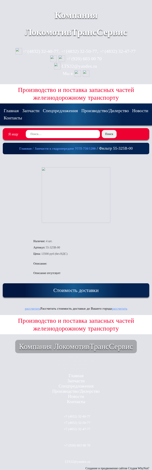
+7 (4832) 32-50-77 (77, 423)
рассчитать (32, 308)
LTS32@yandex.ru (79, 66)
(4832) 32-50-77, (80, 51)
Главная (11, 110)
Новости (140, 110)
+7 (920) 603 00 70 (77, 445)
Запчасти (30, 110)
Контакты (13, 118)
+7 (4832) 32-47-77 (77, 429)
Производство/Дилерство (105, 110)
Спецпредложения (60, 110)
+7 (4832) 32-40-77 (77, 416)
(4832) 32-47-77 (118, 51)
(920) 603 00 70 (84, 59)
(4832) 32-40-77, (41, 51)
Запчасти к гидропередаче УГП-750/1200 (65, 148)
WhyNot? (143, 468)
